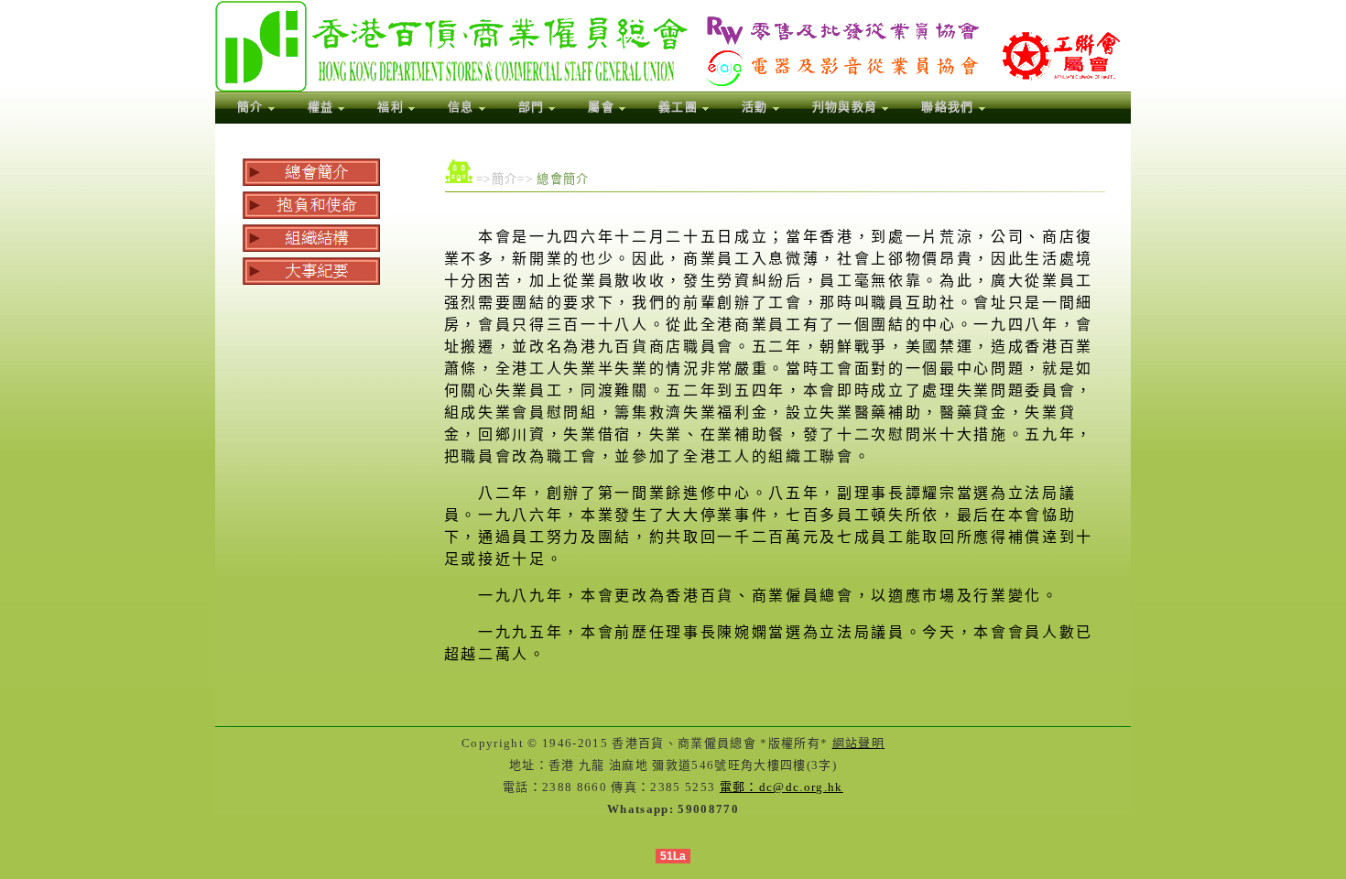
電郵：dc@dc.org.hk (781, 787)
